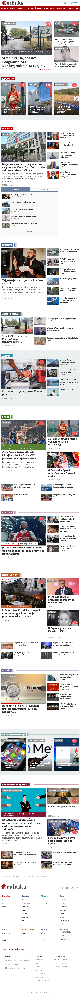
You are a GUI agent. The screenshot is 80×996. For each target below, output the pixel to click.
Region (24, 933)
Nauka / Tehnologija (66, 930)
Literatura (44, 944)
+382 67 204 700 (13, 964)
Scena (43, 933)
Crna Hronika (10, 314)
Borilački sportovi (65, 921)
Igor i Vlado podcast (60, 960)
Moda (4, 940)
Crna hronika (30, 8)
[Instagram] (77, 888)
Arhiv (37, 963)
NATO (4, 903)
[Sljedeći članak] (49, 38)
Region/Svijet (10, 575)
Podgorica (25, 907)
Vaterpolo (63, 910)
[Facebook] (62, 888)
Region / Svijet (61, 8)
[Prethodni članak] (3, 38)
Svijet (23, 937)
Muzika (43, 937)
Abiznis (39, 8)
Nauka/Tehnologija (13, 734)
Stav (23, 900)
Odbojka (63, 914)
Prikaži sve (30, 232)
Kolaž (52, 8)
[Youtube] (67, 888)
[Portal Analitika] (13, 886)
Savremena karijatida (15, 784)
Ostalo (62, 924)
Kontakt (37, 967)
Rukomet (63, 907)
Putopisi (24, 921)
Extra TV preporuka (60, 963)
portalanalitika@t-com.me (16, 968)
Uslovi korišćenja (40, 974)
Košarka (62, 903)
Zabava (4, 937)
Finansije (44, 900)
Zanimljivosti (6, 933)
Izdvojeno (8, 79)
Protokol (5, 907)
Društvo (20, 8)
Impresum (38, 960)
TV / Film (43, 940)
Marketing (44, 903)
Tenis (62, 917)
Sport (46, 8)
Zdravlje (24, 914)
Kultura (70, 8)
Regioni (24, 910)
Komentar (5, 900)
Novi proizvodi (64, 939)
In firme (62, 936)
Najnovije (4, 8)
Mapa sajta (39, 977)
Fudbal (62, 900)
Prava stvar (25, 917)
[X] (72, 888)
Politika (12, 8)
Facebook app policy (42, 981)
